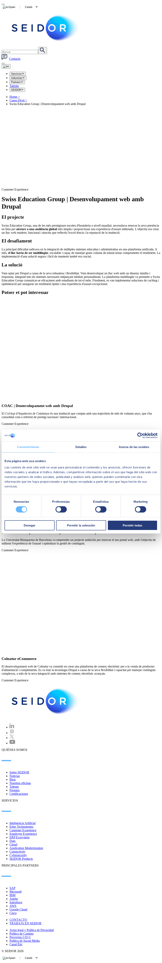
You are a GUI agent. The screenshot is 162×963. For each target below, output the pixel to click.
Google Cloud (18, 909)
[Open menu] (6, 66)
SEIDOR (16, 89)
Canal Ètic (16, 944)
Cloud (13, 844)
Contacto (14, 58)
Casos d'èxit (18, 100)
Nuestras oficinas (20, 783)
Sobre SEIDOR (19, 772)
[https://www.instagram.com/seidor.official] (11, 732)
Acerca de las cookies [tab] (134, 447)
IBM (12, 895)
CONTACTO (18, 919)
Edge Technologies (21, 826)
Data (12, 841)
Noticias (14, 776)
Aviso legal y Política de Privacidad (31, 930)
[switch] (61, 509)
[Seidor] (46, 28)
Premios (14, 790)
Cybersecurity (18, 855)
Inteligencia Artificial (22, 823)
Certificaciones (18, 793)
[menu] (3, 63)
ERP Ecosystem (19, 837)
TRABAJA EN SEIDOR (25, 923)
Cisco (13, 913)
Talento (14, 86)
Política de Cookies (21, 933)
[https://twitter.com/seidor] (11, 737)
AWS (12, 906)
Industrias (16, 77)
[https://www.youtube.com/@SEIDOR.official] (12, 743)
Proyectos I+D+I (19, 937)
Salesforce (15, 902)
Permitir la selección (81, 525)
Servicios (16, 73)
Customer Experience (22, 830)
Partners (16, 82)
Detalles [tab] (81, 447)
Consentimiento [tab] (28, 447)
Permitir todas (132, 525)
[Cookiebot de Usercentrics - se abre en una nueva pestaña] (140, 436)
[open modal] (3, 4)
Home (14, 96)
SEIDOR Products (21, 858)
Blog (12, 779)
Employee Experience (23, 833)
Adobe (13, 898)
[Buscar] (42, 50)
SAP (12, 888)
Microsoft (15, 891)
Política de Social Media (24, 940)
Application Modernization (26, 848)
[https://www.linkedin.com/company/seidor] (11, 727)
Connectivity (17, 851)
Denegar (29, 525)
